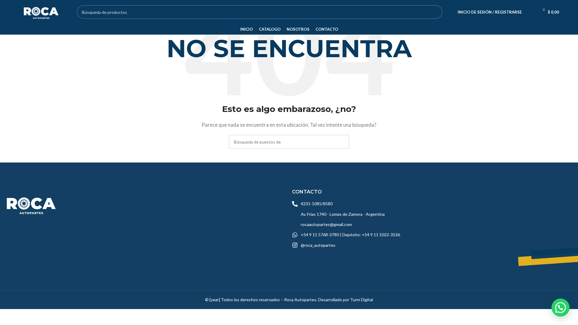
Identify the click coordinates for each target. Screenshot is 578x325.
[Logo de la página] (40, 11)
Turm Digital (361, 299)
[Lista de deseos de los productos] (530, 12)
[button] (561, 308)
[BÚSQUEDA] (436, 12)
